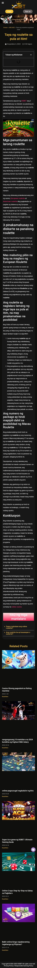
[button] (2, 2)
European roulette (18, 198)
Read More (5, 696)
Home (5, 27)
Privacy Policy (8, 966)
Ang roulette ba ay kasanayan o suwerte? (18, 633)
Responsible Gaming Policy (24, 966)
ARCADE (12, 27)
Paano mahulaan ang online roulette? (16, 627)
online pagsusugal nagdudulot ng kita (18, 791)
